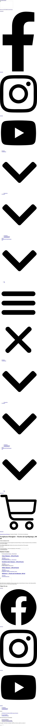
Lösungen (1, 705)
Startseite (3, 150)
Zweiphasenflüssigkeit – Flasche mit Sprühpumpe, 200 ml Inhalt (10, 548)
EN (4, 282)
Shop (3, 238)
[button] (18, 321)
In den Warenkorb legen (3, 549)
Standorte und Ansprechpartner (6, 239)
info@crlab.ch (10, 9)
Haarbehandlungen (7, 237)
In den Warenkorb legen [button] (5, 558)
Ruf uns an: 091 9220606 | (4, 9)
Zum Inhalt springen (3, 0)
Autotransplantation (7, 236)
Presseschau (6, 193)
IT (4, 281)
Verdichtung (6, 235)
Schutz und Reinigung (6, 534)
